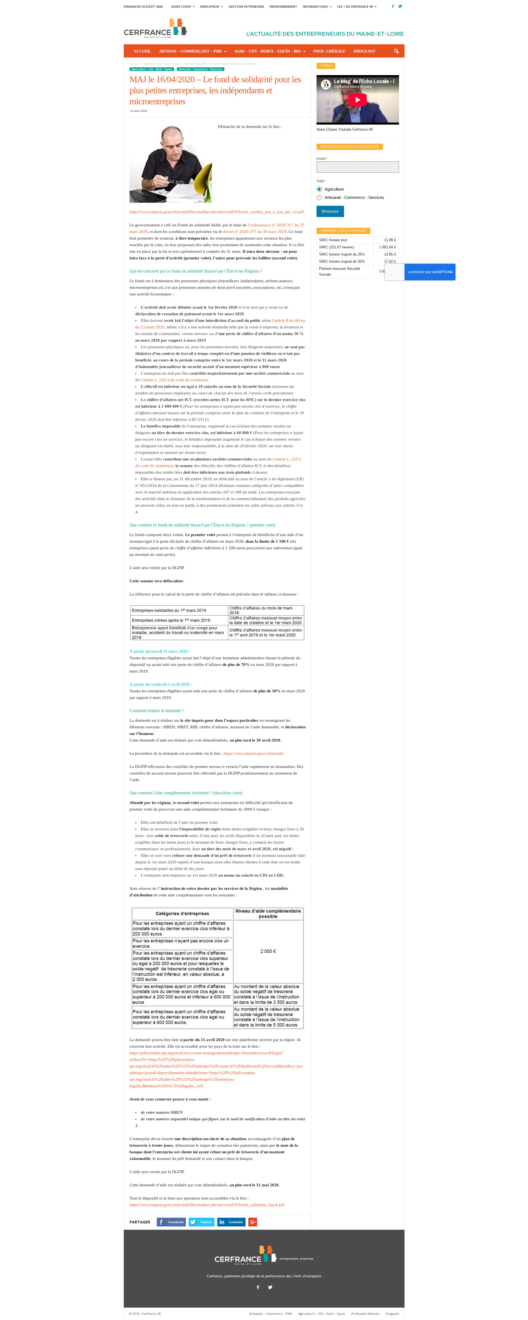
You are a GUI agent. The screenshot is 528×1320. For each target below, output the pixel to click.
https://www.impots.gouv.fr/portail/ (254, 753)
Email (322, 159)
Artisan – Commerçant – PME (190, 51)
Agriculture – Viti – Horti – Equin (321, 1313)
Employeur (209, 6)
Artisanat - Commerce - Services (200, 69)
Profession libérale (365, 1313)
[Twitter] (400, 6)
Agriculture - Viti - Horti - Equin (151, 69)
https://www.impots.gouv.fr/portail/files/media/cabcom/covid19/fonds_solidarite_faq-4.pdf (207, 1205)
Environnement (283, 6)
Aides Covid (181, 6)
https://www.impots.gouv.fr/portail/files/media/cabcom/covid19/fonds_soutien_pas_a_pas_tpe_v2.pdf (217, 212)
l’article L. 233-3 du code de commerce (173, 380)
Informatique (315, 6)
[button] (396, 51)
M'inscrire (330, 211)
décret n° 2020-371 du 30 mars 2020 (255, 231)
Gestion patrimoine (246, 6)
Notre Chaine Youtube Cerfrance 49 (345, 129)
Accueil (142, 51)
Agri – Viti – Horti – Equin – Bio (268, 51)
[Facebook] (393, 6)
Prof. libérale (329, 51)
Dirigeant (364, 51)
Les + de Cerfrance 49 (355, 6)
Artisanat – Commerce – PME (270, 1313)
